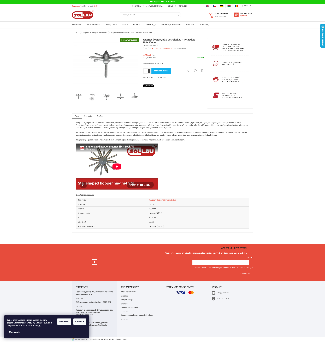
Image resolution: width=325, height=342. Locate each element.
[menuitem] (76, 25)
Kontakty (182, 6)
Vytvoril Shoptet (81, 339)
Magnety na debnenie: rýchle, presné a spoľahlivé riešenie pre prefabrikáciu (92, 323)
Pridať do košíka (161, 71)
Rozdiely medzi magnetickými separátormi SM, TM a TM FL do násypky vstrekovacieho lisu (94, 312)
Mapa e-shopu (127, 299)
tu (39, 325)
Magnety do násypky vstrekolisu (162, 200)
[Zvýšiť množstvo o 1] (149, 70)
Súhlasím (79, 321)
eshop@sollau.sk (223, 293)
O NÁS (170, 6)
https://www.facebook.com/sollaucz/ (94, 262)
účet (95, 6)
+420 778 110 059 (223, 298)
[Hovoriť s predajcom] (195, 70)
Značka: (180, 48)
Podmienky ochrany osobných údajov (137, 315)
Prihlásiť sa (244, 273)
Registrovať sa (77, 6)
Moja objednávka (154, 6)
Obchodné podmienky (130, 307)
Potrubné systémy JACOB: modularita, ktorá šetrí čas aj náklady (94, 292)
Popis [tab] (77, 116)
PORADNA (136, 6)
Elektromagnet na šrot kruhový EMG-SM (93, 302)
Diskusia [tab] (88, 116)
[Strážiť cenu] (202, 70)
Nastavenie (14, 332)
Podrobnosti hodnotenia (162, 48)
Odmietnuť (64, 321)
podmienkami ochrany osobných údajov (236, 267)
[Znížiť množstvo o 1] (149, 72)
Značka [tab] (100, 116)
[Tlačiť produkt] (188, 70)
